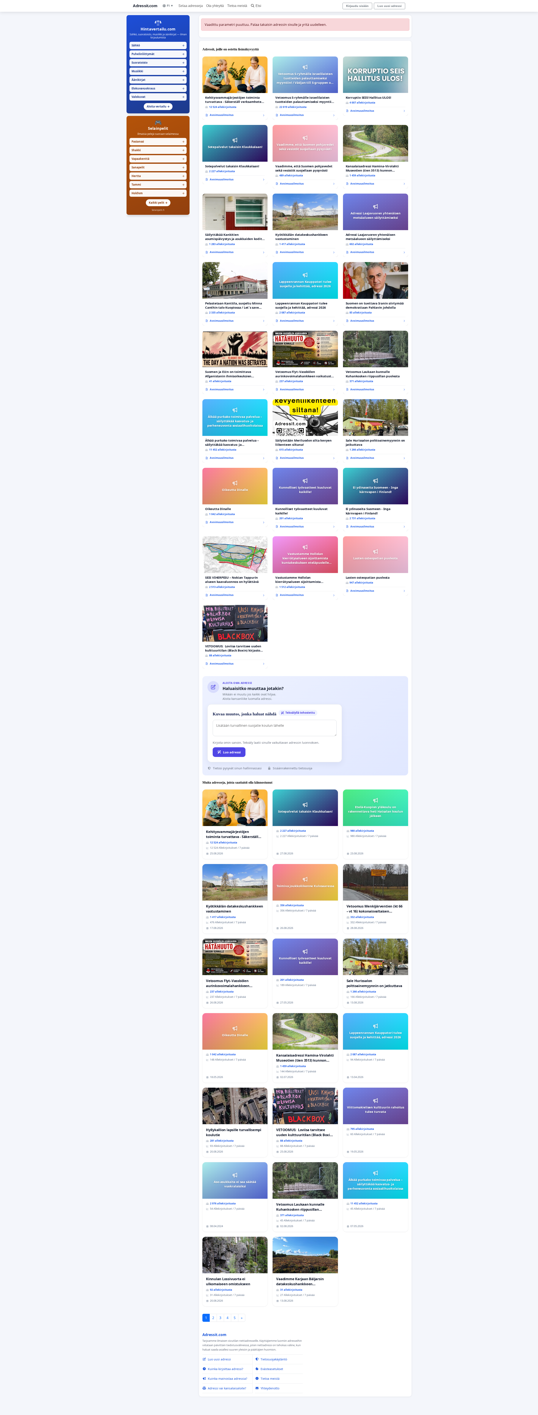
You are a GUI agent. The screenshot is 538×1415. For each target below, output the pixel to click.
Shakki (158, 150)
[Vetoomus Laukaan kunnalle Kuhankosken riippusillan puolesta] (375, 362)
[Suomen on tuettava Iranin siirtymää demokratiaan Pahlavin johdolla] (375, 294)
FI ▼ (170, 5)
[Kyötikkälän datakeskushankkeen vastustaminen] (305, 225)
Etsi (258, 6)
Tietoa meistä (237, 6)
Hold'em (158, 193)
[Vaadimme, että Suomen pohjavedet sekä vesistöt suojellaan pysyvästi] (305, 157)
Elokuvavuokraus (158, 88)
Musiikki (158, 71)
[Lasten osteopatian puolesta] (375, 565)
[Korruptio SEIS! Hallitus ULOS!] (375, 86)
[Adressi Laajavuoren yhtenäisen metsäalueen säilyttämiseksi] (375, 225)
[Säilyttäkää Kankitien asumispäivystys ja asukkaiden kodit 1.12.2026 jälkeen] (235, 225)
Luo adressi (232, 752)
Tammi (158, 184)
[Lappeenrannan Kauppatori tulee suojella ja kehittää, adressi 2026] (305, 294)
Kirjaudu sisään (357, 6)
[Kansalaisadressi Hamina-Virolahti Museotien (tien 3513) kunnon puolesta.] (375, 157)
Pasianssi (158, 141)
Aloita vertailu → (158, 106)
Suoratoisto (158, 62)
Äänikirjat (158, 80)
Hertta (158, 176)
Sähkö (158, 45)
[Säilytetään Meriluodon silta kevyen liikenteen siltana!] (305, 431)
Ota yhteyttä (215, 6)
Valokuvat (158, 97)
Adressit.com (145, 6)
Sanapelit (158, 167)
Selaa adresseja (190, 6)
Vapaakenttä (158, 159)
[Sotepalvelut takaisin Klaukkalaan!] (235, 154)
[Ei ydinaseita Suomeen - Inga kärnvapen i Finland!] (375, 499)
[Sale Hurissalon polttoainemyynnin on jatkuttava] (375, 431)
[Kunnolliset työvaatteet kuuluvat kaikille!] (305, 499)
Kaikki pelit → (158, 203)
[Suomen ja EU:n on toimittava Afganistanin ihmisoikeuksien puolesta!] (235, 362)
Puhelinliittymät (158, 54)
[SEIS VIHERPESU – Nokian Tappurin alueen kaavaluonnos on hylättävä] (235, 568)
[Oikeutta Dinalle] (235, 497)
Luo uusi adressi (389, 6)
